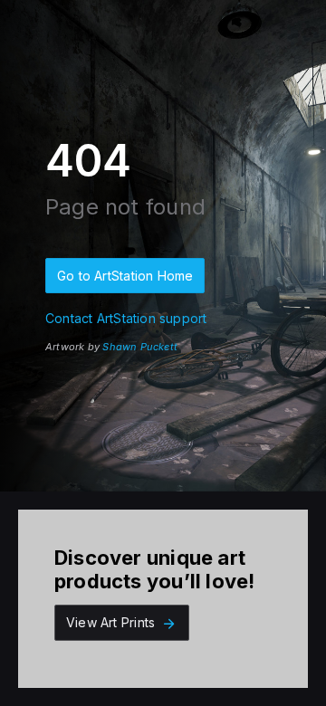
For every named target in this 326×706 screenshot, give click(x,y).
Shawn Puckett (139, 346)
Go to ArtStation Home (125, 275)
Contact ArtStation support (125, 318)
